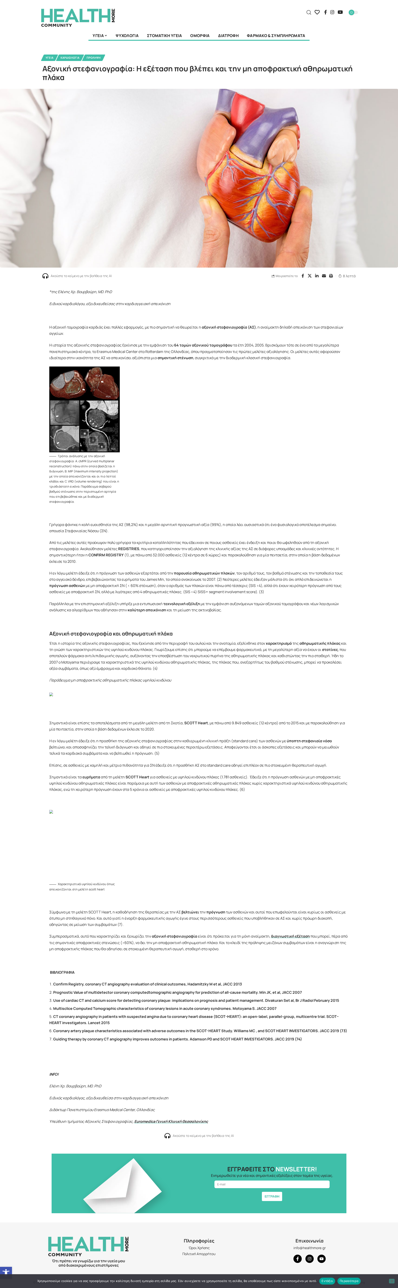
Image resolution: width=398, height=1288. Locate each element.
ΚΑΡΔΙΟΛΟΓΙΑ (70, 57)
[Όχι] (392, 1281)
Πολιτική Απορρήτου (199, 1253)
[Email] (324, 276)
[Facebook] (325, 12)
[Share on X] (310, 276)
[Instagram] (332, 12)
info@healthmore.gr (309, 1247)
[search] (309, 12)
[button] (6, 1273)
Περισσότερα (349, 1281)
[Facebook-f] (297, 1259)
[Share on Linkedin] (317, 276)
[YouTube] (340, 12)
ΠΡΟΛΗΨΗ (94, 57)
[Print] (331, 276)
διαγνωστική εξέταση (290, 936)
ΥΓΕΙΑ (50, 57)
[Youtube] (321, 1259)
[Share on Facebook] (302, 276)
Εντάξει (327, 1281)
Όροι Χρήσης (199, 1247)
